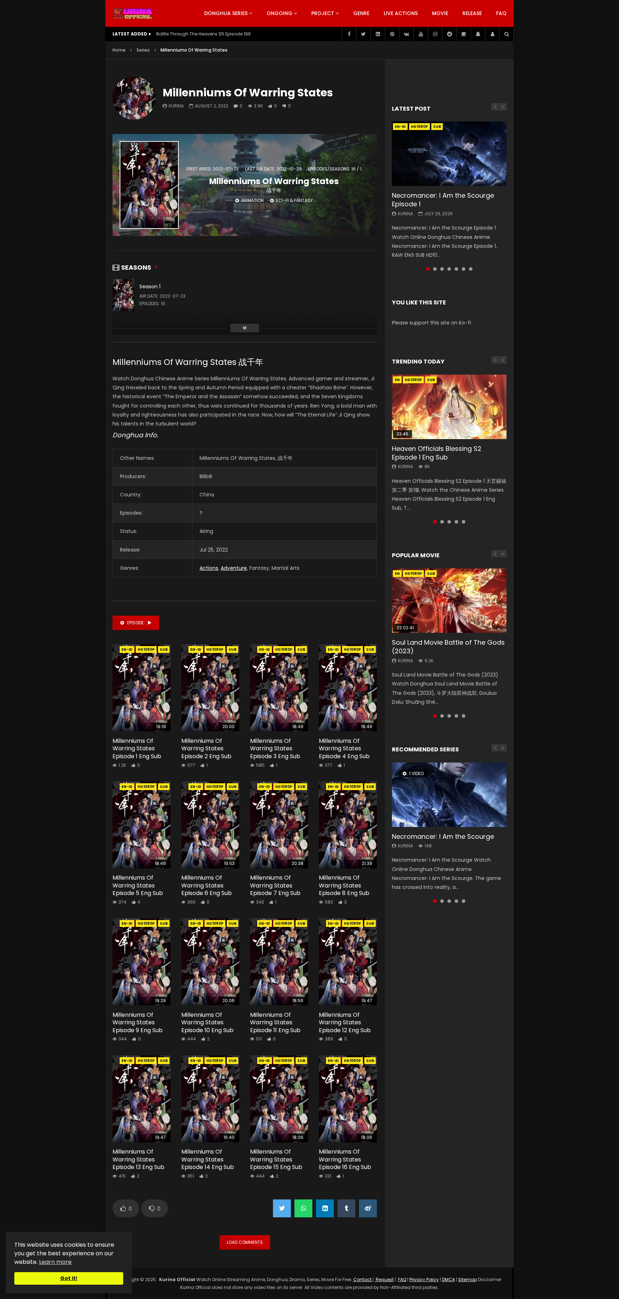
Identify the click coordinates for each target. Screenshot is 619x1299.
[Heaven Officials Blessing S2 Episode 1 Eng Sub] (449, 407)
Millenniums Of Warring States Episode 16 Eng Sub (345, 1159)
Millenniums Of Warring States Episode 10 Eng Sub (207, 1022)
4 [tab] (449, 269)
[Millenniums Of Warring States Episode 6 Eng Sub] (210, 825)
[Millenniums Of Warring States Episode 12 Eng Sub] (348, 961)
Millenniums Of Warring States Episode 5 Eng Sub (137, 885)
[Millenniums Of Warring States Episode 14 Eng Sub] (210, 1098)
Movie (440, 13)
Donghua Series (226, 13)
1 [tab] (428, 269)
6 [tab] (463, 269)
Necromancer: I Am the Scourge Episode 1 (443, 199)
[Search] (506, 34)
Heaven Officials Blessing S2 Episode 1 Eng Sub (436, 453)
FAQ (501, 13)
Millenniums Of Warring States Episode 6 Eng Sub (206, 885)
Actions (209, 568)
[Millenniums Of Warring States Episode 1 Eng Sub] (141, 687)
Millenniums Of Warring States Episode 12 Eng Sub (345, 1022)
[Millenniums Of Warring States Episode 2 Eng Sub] (210, 687)
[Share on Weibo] (368, 1208)
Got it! (68, 1278)
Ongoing (279, 13)
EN (397, 380)
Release (472, 13)
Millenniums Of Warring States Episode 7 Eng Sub (275, 885)
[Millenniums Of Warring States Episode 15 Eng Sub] (279, 1098)
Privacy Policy (424, 1279)
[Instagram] (435, 34)
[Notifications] (478, 34)
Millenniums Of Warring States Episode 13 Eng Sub (138, 1159)
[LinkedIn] (377, 34)
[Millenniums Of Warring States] (133, 98)
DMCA (448, 1279)
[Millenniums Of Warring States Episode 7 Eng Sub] (279, 825)
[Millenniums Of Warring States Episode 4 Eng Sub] (348, 687)
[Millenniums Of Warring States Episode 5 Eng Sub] (141, 825)
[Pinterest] (392, 34)
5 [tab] (456, 269)
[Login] (492, 34)
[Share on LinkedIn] (325, 1208)
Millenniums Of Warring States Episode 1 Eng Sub (136, 748)
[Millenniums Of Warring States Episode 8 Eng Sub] (348, 825)
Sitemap (467, 1279)
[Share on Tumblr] (346, 1208)
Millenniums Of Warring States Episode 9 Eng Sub (137, 1022)
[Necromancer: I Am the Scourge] (449, 794)
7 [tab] (470, 269)
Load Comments (245, 1242)
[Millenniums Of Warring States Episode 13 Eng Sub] (141, 1098)
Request (384, 1279)
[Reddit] (449, 34)
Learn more (55, 1262)
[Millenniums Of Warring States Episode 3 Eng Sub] (279, 687)
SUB (164, 649)
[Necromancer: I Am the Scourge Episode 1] (449, 153)
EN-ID (127, 649)
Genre (361, 13)
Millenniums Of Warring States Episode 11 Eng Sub (275, 1022)
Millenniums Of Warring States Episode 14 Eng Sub (207, 1159)
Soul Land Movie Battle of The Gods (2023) (448, 646)
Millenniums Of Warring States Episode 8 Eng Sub (344, 885)
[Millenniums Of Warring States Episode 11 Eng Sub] (279, 961)
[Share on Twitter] (282, 1208)
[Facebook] (349, 34)
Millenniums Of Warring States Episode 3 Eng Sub (275, 748)
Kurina (176, 106)
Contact (363, 1279)
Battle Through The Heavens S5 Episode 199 (203, 34)
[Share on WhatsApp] (303, 1208)
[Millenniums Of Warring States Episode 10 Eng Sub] (210, 961)
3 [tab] (442, 269)
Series (143, 50)
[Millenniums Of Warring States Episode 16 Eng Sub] (348, 1098)
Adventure (234, 568)
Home (119, 50)
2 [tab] (435, 269)
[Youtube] (420, 34)
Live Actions (401, 13)
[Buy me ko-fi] (463, 34)
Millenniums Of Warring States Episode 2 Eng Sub (206, 748)
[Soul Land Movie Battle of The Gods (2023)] (449, 600)
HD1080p (146, 649)
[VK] (406, 34)
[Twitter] (363, 34)
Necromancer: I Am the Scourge (443, 836)
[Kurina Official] (132, 13)
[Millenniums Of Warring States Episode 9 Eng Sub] (141, 961)
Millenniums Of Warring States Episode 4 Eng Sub (344, 748)
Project (322, 13)
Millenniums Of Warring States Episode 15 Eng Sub (276, 1159)
